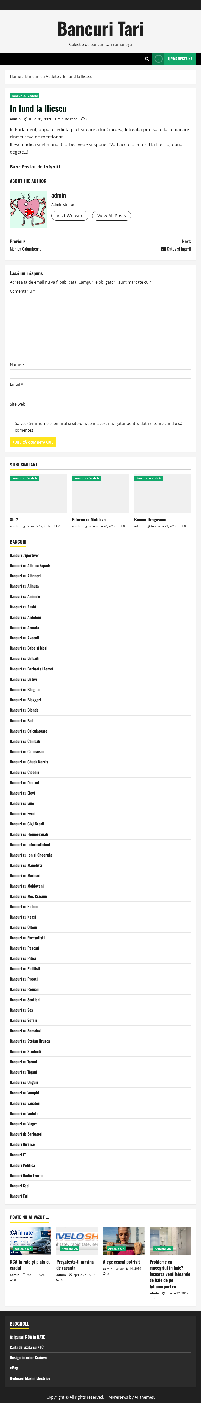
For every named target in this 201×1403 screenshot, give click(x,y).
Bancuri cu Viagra (23, 1124)
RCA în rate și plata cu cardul (30, 1264)
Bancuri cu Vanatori (25, 1103)
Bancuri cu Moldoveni (27, 886)
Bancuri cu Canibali (25, 741)
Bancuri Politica (22, 1165)
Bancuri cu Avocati (24, 638)
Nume (17, 364)
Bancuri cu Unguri (24, 1082)
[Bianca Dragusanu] (162, 493)
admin (15, 119)
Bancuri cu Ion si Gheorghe (31, 855)
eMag (14, 1368)
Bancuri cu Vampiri (24, 1092)
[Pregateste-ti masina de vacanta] (77, 1241)
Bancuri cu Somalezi (25, 1030)
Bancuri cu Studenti (25, 1051)
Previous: (26, 245)
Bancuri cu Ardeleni (25, 617)
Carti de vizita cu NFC (27, 1347)
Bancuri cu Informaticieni (30, 844)
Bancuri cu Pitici (23, 958)
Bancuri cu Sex (21, 1010)
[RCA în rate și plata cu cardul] (30, 1241)
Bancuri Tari (100, 28)
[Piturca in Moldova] (100, 493)
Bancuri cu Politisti (25, 968)
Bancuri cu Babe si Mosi (28, 648)
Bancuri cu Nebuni (24, 906)
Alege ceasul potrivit (121, 1261)
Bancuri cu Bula (22, 720)
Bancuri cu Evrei (22, 813)
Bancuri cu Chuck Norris (29, 762)
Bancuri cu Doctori (24, 782)
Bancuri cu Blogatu (25, 689)
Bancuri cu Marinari (25, 875)
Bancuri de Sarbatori (26, 1134)
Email (16, 384)
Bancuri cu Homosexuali (29, 834)
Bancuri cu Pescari (24, 948)
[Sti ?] (38, 493)
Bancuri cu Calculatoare (28, 731)
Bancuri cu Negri (23, 917)
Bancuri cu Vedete (24, 96)
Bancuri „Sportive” (24, 555)
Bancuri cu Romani (24, 989)
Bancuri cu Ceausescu (27, 751)
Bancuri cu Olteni (23, 927)
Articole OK (23, 1249)
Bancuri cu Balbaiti (24, 658)
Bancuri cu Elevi (22, 793)
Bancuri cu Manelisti (26, 865)
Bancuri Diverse (22, 1144)
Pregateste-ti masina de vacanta (75, 1264)
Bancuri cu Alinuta (24, 586)
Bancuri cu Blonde (24, 710)
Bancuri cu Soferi (23, 1020)
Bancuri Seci (19, 1186)
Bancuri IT (18, 1154)
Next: (176, 245)
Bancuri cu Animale (25, 596)
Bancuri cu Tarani (23, 1062)
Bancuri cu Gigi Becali (27, 824)
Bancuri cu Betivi (23, 679)
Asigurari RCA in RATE (27, 1337)
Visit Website (70, 216)
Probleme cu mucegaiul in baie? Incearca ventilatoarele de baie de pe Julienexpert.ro (170, 1274)
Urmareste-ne (180, 59)
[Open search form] (147, 58)
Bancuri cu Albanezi (25, 576)
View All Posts (111, 216)
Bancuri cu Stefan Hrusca (30, 1041)
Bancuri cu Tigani (23, 1072)
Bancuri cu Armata (24, 627)
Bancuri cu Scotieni (25, 1000)
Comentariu (22, 291)
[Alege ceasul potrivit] (124, 1241)
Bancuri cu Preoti (24, 979)
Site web (17, 404)
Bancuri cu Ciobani (24, 772)
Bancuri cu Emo (22, 803)
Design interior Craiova (28, 1357)
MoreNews (118, 1397)
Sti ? (14, 519)
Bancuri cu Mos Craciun (28, 896)
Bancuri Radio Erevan (26, 1175)
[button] (10, 59)
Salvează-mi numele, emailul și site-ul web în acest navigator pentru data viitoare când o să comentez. (98, 427)
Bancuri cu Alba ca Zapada (30, 565)
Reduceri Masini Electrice (30, 1378)
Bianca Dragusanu (150, 519)
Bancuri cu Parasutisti (27, 938)
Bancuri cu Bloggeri (25, 700)
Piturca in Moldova (89, 519)
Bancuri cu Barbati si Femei (31, 669)
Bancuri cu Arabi (23, 607)
